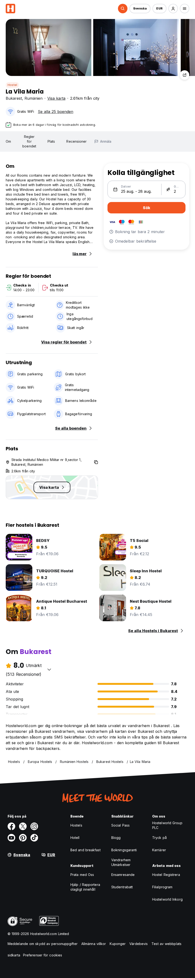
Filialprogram (162, 887)
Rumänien (33, 98)
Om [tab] (8, 141)
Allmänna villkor (93, 944)
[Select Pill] (122, 8)
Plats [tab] (51, 141)
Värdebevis (138, 944)
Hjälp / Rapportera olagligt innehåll (85, 887)
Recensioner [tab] (76, 141)
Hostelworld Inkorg (167, 899)
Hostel (12, 85)
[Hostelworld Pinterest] (23, 838)
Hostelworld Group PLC (167, 825)
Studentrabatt (122, 887)
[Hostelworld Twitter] (23, 826)
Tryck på (159, 838)
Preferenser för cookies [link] (42, 955)
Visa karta (56, 98)
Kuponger (118, 944)
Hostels (76, 825)
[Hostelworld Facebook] (11, 826)
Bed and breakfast (85, 850)
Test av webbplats (166, 944)
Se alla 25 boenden (55, 111)
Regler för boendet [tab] (29, 141)
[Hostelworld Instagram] (34, 826)
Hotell (75, 838)
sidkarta (14, 955)
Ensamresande (123, 875)
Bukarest (14, 98)
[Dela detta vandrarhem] (184, 75)
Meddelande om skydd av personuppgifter (43, 944)
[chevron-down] (49, 669)
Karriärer (159, 850)
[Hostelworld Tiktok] (34, 838)
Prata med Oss (82, 875)
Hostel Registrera (166, 875)
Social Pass (120, 825)
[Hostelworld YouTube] (11, 838)
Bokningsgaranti (124, 850)
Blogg (116, 838)
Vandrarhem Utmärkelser (121, 862)
